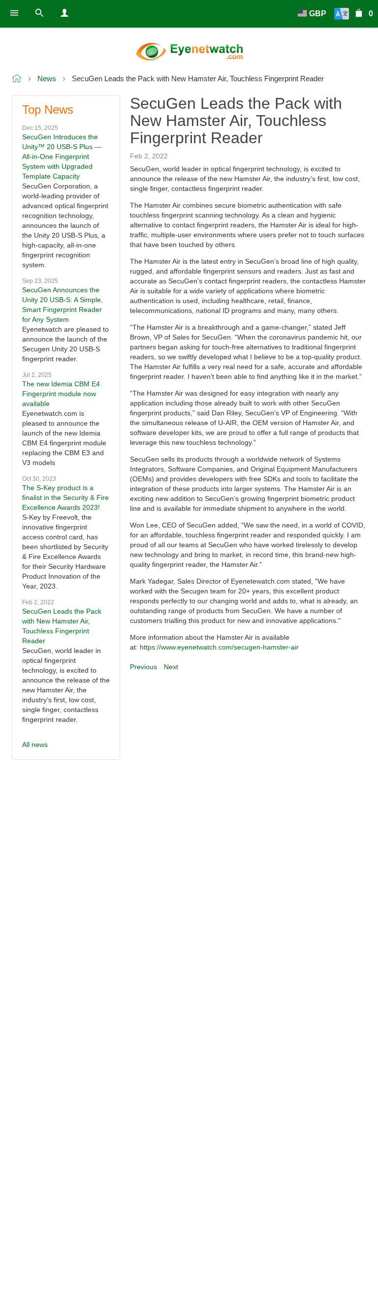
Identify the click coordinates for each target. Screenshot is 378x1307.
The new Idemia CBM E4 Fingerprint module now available (61, 393)
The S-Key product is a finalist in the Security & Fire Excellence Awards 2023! (65, 497)
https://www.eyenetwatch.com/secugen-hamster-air (219, 647)
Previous (143, 667)
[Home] (189, 51)
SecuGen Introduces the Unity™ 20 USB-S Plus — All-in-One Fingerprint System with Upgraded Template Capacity (61, 156)
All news (35, 744)
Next (171, 667)
